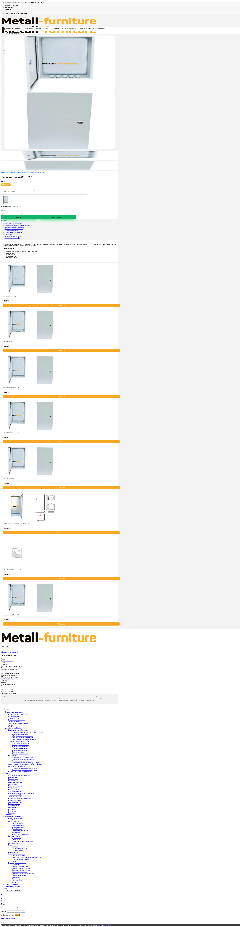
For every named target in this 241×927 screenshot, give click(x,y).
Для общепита (17, 829)
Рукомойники (16, 832)
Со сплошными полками (20, 859)
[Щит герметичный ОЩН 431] (31, 475)
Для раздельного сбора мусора (19, 775)
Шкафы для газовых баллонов (22, 736)
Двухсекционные (18, 825)
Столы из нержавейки (19, 872)
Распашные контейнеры (20, 761)
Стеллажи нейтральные (16, 854)
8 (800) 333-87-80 (14, 33)
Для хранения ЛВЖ (15, 795)
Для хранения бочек (15, 791)
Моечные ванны (13, 822)
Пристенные (16, 838)
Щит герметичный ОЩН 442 (11, 432)
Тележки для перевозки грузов (18, 741)
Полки (14, 861)
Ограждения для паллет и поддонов (24, 770)
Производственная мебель (13, 28)
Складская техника (85, 28)
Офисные (11, 813)
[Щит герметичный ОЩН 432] (31, 384)
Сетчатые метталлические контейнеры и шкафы (25, 764)
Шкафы (47, 28)
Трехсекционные (18, 827)
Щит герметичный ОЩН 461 (11, 296)
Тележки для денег (18, 752)
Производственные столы (17, 863)
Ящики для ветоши (15, 802)
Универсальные (13, 805)
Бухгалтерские (13, 779)
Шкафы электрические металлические (33, 172)
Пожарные (12, 811)
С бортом (15, 864)
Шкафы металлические (13, 236)
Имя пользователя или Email (11, 908)
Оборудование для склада (33, 28)
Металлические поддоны (17, 766)
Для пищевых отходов (20, 820)
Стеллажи (56, 28)
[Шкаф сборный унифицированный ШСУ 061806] (31, 520)
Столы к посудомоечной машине (23, 873)
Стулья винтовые (14, 718)
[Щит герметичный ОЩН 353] (31, 611)
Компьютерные (13, 789)
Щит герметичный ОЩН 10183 (12, 569)
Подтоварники (13, 852)
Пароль (4, 911)
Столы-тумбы (17, 881)
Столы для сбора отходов (21, 870)
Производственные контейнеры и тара (25, 763)
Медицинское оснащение (13, 223)
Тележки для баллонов (20, 734)
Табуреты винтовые (15, 721)
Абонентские (12, 784)
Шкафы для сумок (14, 800)
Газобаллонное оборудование (18, 730)
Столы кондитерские (19, 879)
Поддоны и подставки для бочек (19, 771)
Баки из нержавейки (15, 818)
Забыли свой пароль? (8, 918)
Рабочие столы (13, 716)
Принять (108, 925)
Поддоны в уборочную (20, 830)
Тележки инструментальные (18, 723)
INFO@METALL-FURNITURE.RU (18, 13)
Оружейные (12, 809)
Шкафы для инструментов (17, 714)
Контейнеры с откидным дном (22, 757)
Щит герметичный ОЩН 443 (11, 341)
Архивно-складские (15, 782)
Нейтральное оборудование (14, 227)
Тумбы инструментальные (17, 727)
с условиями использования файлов (87, 925)
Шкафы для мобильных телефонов (20, 798)
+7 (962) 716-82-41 (7, 691)
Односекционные (18, 823)
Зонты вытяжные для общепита (23, 841)
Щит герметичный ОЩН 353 (11, 615)
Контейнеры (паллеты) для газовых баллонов (27, 732)
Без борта (15, 882)
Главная (3, 172)
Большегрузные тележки (20, 748)
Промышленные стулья (16, 720)
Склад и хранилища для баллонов (24, 739)
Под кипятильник (18, 850)
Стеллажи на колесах (19, 856)
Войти (17, 915)
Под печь (15, 847)
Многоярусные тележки (20, 745)
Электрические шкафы (14, 172)
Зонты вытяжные (14, 836)
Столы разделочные (19, 875)
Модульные (12, 807)
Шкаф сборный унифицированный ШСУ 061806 (16, 523)
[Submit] (5, 711)
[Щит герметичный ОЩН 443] (31, 338)
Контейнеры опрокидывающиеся (23, 759)
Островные (16, 839)
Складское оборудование (13, 232)
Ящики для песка (14, 804)
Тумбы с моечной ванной (20, 834)
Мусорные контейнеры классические (17, 225)
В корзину (19, 217)
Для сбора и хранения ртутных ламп (21, 793)
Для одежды (12, 777)
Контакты (8, 9)
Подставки (12, 845)
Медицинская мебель (99, 28)
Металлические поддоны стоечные (24, 768)
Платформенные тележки (21, 743)
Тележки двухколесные (20, 746)
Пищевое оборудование (68, 28)
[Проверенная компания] (9, 652)
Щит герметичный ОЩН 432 (11, 387)
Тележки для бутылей (19, 750)
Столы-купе (16, 877)
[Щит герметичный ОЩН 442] (31, 429)
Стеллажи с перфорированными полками (26, 857)
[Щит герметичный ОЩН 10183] (17, 566)
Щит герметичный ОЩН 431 (11, 478)
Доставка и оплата (11, 5)
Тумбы (10, 725)
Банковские (12, 780)
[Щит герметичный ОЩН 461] (31, 292)
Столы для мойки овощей (21, 868)
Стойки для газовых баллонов (22, 737)
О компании (9, 7)
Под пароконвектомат (19, 848)
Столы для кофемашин (20, 866)
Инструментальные (15, 786)
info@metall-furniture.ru (8, 693)
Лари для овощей (14, 843)
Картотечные (13, 788)
